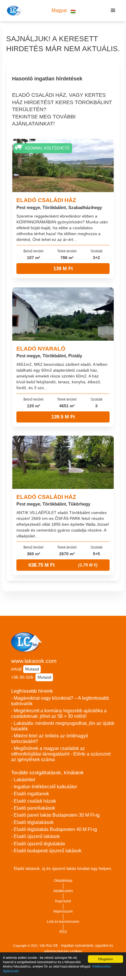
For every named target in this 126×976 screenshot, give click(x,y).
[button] (63, 10)
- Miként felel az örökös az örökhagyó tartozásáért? (49, 738)
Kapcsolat (63, 901)
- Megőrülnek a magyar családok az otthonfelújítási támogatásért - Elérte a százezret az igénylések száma (60, 754)
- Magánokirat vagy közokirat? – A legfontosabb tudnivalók (60, 701)
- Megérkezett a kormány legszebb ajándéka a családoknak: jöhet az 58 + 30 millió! (59, 713)
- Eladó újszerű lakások (35, 836)
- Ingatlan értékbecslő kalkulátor (44, 786)
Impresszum (63, 911)
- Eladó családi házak (33, 801)
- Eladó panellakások (33, 808)
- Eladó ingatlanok (30, 793)
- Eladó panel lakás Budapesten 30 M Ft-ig (55, 815)
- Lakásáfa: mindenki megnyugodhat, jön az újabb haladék (62, 726)
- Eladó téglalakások (32, 822)
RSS (63, 932)
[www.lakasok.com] (13, 10)
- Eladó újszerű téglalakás (38, 843)
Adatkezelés (63, 891)
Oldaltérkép (63, 881)
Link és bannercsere (63, 922)
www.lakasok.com (34, 661)
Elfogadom (105, 959)
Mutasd (32, 669)
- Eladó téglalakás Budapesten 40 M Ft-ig (54, 829)
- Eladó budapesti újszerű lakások (46, 850)
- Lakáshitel (23, 779)
